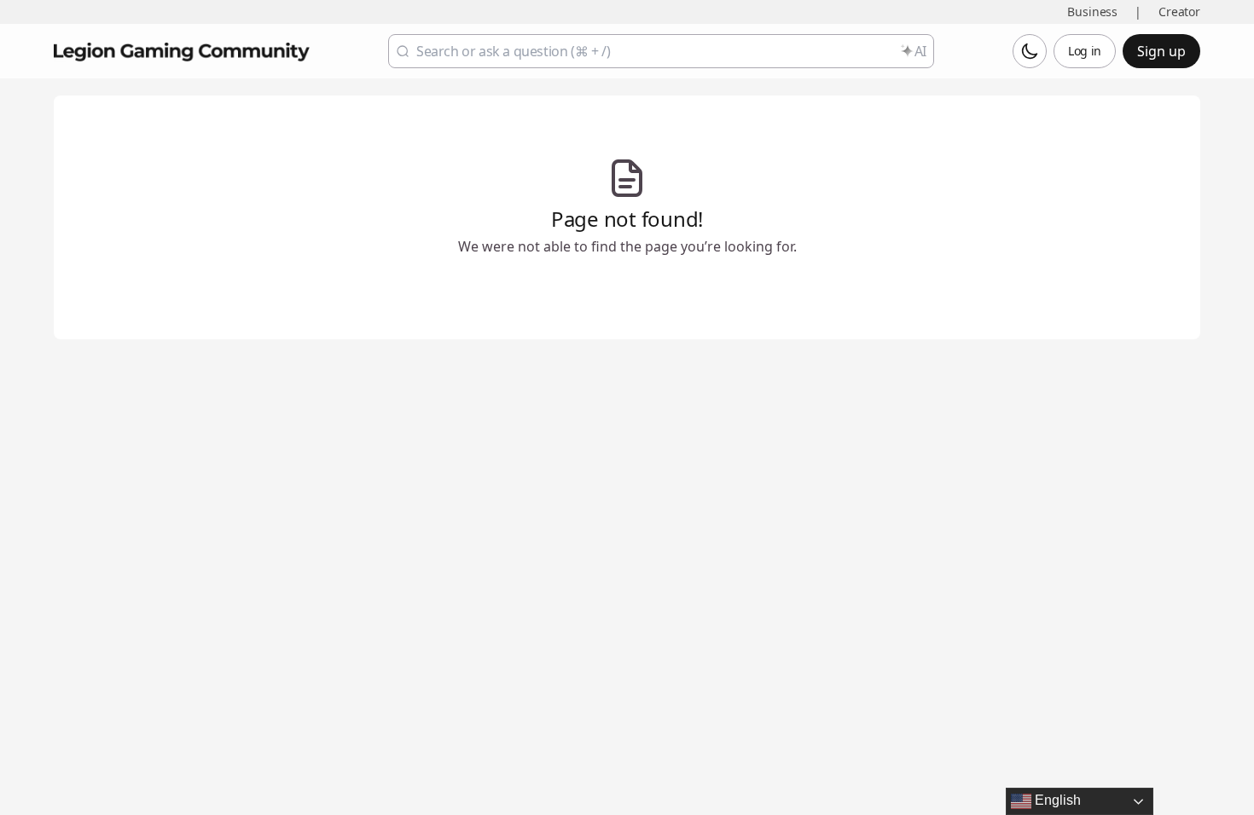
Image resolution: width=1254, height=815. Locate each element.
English (1056, 800)
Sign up (1161, 51)
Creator (1179, 11)
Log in (1084, 51)
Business (1092, 11)
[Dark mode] (1030, 51)
